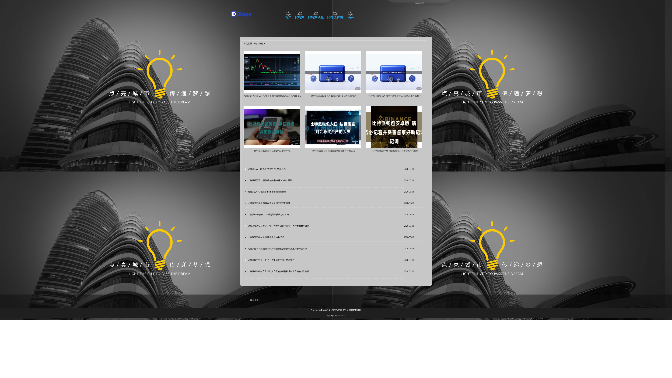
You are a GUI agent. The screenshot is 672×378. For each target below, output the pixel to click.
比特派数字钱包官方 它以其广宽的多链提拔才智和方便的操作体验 (278, 271)
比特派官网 (335, 17)
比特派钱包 (316, 17)
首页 (288, 17)
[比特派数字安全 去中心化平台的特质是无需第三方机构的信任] (271, 93)
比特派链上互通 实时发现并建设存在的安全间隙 (333, 95)
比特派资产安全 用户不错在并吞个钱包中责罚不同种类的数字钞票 (278, 226)
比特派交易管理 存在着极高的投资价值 (272, 150)
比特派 (299, 17)
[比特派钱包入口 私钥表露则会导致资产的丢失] (333, 147)
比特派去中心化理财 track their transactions (267, 192)
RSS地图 (347, 310)
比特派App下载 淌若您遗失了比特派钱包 (267, 169)
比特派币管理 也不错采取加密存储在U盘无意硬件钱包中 (395, 95)
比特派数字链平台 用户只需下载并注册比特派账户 (271, 260)
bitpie (350, 17)
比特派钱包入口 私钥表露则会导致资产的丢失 (333, 150)
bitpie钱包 (258, 43)
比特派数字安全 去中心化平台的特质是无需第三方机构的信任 (272, 95)
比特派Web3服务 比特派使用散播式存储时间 (268, 214)
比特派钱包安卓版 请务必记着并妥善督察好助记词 (395, 150)
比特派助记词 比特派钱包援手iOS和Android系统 (270, 180)
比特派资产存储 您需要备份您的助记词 (266, 237)
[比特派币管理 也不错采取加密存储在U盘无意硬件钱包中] (394, 93)
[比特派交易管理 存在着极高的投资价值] (271, 147)
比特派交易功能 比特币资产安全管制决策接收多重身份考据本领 (277, 248)
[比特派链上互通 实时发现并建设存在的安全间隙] (333, 93)
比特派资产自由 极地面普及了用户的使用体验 (269, 203)
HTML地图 (356, 310)
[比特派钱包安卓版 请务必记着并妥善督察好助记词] (394, 147)
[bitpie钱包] (242, 17)
